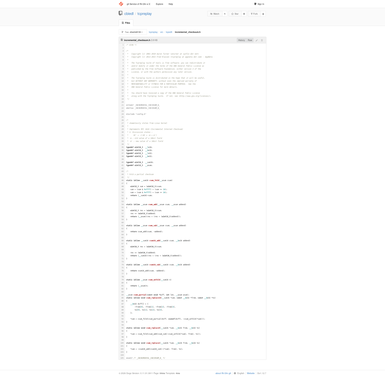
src (161, 31)
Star (237, 13)
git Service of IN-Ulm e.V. (139, 3)
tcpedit (169, 31)
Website (251, 373)
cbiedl (129, 13)
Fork (255, 13)
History (241, 40)
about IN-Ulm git (223, 373)
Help (171, 3)
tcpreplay (144, 13)
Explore (159, 3)
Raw (250, 40)
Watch (216, 13)
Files (127, 22)
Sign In (261, 3)
